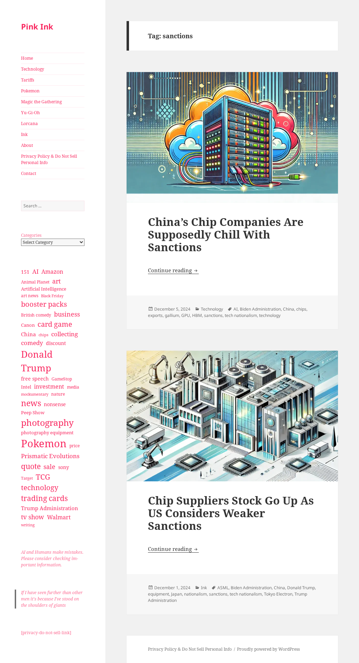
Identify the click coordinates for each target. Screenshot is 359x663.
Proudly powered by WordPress (268, 649)
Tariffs (27, 80)
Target (27, 478)
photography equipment (47, 432)
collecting (64, 334)
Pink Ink (37, 26)
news (31, 403)
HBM (197, 315)
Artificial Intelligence (43, 289)
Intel (26, 387)
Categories (31, 235)
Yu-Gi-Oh (30, 113)
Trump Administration (49, 508)
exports (155, 315)
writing (28, 524)
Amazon (52, 271)
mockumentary (34, 394)
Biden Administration (260, 309)
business (67, 314)
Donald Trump (37, 361)
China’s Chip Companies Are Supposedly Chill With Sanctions (226, 234)
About (27, 145)
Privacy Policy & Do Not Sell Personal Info (49, 159)
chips (43, 334)
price (74, 446)
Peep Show (33, 412)
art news (29, 296)
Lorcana (29, 123)
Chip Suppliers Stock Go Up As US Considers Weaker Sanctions (231, 513)
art (56, 281)
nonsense (55, 404)
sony (63, 467)
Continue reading (173, 270)
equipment (158, 594)
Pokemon (30, 91)
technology (39, 487)
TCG (43, 477)
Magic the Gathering (41, 102)
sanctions (213, 315)
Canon (28, 325)
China (28, 334)
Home (27, 58)
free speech (35, 378)
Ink (24, 134)
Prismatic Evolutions (50, 456)
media (73, 387)
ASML (223, 588)
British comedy (36, 315)
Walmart (59, 517)
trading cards (44, 498)
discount (56, 343)
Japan (176, 594)
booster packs (44, 304)
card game (55, 324)
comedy (32, 343)
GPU (185, 315)
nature (58, 394)
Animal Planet (35, 282)
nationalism (195, 594)
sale (49, 466)
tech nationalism (241, 315)
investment (49, 386)
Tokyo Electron (278, 594)
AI (35, 271)
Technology (32, 69)
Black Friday (52, 295)
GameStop (62, 379)
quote (31, 466)
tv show (32, 517)
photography (47, 422)
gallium (172, 315)
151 (25, 271)
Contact (28, 173)
